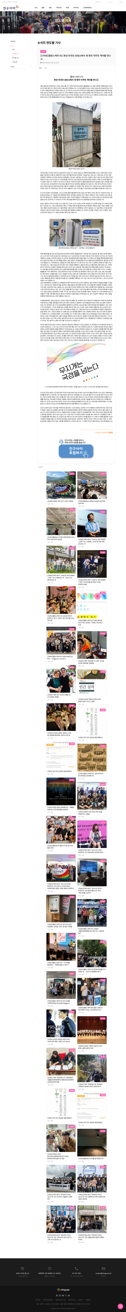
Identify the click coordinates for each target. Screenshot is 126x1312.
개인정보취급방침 (48, 1300)
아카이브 (76, 7)
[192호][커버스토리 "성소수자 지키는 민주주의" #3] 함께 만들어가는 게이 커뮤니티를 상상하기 (90, 890)
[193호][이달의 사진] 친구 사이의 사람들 (60, 501)
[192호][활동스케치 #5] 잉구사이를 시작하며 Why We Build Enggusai (58, 1002)
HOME (54, 26)
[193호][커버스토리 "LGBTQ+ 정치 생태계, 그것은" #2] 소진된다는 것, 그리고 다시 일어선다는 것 (61, 577)
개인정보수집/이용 (60, 1300)
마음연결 (12, 41)
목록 (41, 467)
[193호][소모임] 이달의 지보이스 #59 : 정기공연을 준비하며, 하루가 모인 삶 (59, 734)
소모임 (21, 67)
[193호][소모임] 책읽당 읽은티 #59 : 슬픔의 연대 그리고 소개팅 (89, 700)
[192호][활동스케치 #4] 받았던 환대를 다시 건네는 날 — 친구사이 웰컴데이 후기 (92, 970)
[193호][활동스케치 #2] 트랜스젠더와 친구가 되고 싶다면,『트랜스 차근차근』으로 (90, 622)
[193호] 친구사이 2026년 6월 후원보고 (59, 771)
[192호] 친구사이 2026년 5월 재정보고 (59, 1118)
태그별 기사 (15, 58)
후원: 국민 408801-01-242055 (10, 2)
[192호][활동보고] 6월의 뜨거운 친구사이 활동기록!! (60, 846)
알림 (50, 7)
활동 (43, 7)
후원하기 (80, 1300)
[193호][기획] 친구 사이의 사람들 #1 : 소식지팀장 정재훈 (59, 696)
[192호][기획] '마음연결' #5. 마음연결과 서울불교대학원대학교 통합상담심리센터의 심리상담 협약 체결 (60, 1079)
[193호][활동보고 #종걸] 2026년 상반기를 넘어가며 (91, 502)
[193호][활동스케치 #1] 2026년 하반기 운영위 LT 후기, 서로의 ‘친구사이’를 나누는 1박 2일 (60, 618)
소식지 (64, 26)
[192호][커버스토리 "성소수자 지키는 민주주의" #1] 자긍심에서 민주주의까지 (90, 851)
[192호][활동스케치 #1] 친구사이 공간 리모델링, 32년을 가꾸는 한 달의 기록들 (59, 925)
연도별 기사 (71, 26)
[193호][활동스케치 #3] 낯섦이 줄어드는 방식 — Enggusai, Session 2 (60, 657)
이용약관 (37, 1300)
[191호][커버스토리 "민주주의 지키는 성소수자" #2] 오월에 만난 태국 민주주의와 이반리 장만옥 (91, 1196)
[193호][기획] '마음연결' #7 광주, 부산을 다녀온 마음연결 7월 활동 (91, 662)
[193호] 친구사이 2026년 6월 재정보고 (90, 737)
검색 (121, 2)
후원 (67, 7)
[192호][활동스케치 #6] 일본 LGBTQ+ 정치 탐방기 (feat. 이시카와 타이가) (90, 1008)
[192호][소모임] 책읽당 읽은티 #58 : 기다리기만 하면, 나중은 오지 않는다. (58, 1040)
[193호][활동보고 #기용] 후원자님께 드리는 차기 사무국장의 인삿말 (61, 538)
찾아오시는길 (71, 1300)
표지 (13, 49)
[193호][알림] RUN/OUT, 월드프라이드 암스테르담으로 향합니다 (90, 774)
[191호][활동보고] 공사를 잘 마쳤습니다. (91, 1158)
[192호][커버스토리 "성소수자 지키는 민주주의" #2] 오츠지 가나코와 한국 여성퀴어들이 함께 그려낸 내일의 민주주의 (60, 886)
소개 (35, 7)
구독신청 (14, 62)
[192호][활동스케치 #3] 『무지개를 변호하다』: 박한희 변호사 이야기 (58, 963)
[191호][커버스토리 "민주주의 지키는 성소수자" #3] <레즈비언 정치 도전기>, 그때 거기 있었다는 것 (59, 1237)
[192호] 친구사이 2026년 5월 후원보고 (90, 1122)
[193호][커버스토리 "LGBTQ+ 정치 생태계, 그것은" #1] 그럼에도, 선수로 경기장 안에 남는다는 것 (92, 541)
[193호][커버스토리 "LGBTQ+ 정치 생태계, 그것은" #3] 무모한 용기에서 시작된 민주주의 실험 (92, 582)
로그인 (110, 2)
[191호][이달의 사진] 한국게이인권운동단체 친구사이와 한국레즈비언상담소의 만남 (57, 1156)
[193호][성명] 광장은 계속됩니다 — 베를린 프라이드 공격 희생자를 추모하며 (60, 808)
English (98, 2)
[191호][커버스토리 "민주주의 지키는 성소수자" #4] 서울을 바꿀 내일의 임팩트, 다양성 (91, 1237)
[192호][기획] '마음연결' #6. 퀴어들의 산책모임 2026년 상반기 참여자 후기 (90, 1085)
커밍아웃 (59, 7)
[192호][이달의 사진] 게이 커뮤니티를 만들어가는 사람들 (90, 813)
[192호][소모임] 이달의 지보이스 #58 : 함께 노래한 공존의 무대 (90, 1047)
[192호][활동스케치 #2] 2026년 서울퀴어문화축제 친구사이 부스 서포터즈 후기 (91, 931)
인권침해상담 (87, 7)
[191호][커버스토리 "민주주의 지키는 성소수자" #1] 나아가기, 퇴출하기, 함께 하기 (59, 1196)
